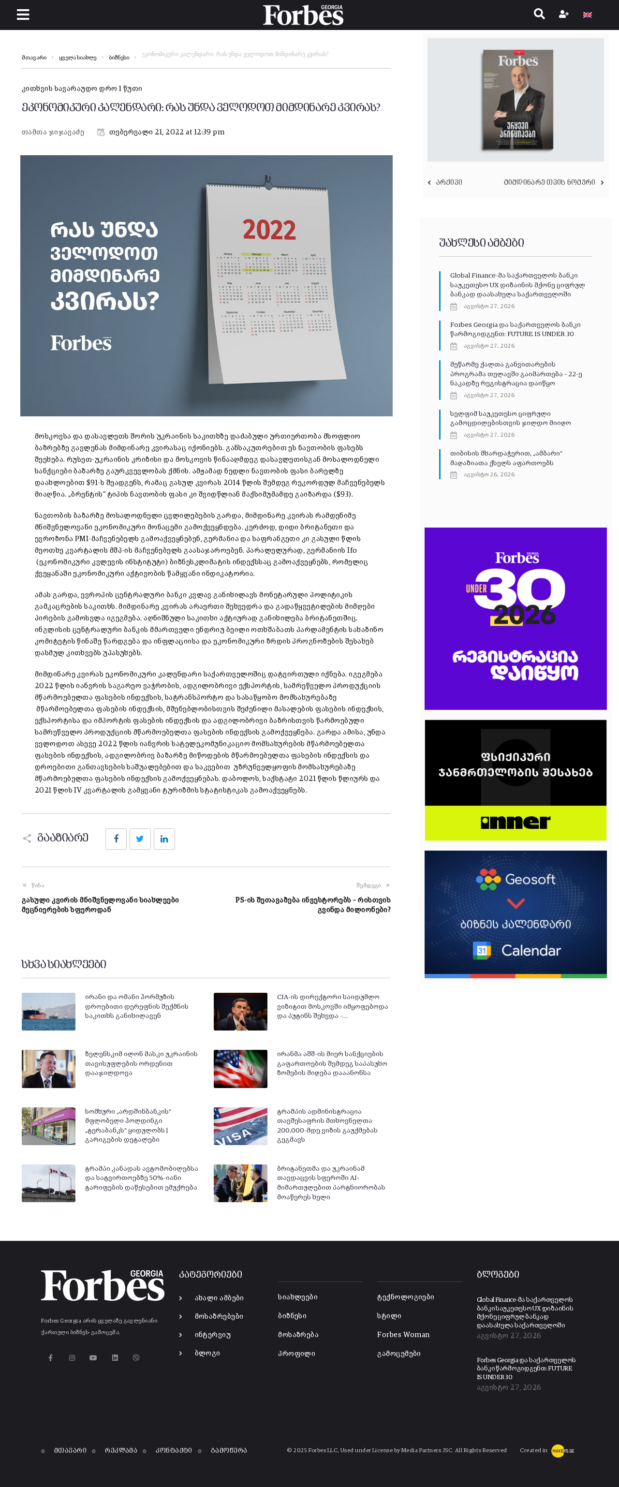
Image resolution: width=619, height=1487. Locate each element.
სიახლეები (298, 1297)
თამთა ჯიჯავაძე (53, 132)
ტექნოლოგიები (405, 1297)
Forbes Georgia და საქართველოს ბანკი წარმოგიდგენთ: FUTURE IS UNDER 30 (526, 1369)
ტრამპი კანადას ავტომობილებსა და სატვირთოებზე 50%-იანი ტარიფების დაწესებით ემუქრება (141, 1178)
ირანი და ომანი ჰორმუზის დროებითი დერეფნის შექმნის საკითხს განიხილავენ (137, 1006)
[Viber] (136, 1357)
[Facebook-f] (50, 1357)
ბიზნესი (119, 58)
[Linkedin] (114, 1357)
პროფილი (296, 1353)
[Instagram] (71, 1357)
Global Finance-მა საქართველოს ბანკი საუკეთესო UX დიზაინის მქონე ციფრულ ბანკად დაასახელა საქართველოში (517, 285)
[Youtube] (93, 1357)
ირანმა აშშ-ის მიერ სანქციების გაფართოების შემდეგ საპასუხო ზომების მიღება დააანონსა (332, 1063)
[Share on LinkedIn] (164, 839)
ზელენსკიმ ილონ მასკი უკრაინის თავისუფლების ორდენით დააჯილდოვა (141, 1063)
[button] (23, 14)
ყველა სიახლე (77, 58)
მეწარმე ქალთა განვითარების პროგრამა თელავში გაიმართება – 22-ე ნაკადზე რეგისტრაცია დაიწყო (516, 374)
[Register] (565, 15)
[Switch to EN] (587, 15)
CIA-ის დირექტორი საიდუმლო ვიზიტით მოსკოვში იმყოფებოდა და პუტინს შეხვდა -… (332, 1006)
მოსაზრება (298, 1335)
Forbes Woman (403, 1335)
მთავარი (34, 58)
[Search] (539, 15)
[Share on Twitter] (140, 839)
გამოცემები (399, 1353)
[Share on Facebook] (116, 839)
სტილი (389, 1316)
